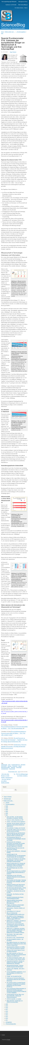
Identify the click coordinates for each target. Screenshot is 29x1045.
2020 (7, 1004)
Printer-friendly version (12, 771)
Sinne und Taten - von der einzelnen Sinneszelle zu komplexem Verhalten (15, 817)
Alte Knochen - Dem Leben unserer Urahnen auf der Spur (14, 934)
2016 (7, 1011)
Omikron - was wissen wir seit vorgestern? (16, 821)
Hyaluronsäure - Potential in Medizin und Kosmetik (16, 908)
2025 (7, 808)
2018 (7, 1007)
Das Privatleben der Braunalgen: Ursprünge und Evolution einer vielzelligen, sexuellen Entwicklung (16, 881)
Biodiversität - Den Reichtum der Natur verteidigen (15, 894)
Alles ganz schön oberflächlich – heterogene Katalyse (16, 851)
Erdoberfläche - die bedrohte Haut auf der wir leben (16, 891)
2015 (7, 1013)
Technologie (18, 767)
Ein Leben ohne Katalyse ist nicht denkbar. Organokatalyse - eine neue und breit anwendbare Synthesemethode (7, 778)
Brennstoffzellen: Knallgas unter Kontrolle (16, 828)
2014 (7, 1014)
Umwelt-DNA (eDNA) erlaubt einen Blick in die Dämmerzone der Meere (16, 830)
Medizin (20, 766)
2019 (7, 1006)
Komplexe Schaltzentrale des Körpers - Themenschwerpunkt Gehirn (15, 897)
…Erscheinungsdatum (21, 32)
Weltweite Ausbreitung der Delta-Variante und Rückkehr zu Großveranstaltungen (16, 885)
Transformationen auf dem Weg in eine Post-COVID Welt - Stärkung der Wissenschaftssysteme (15, 996)
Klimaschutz (14, 766)
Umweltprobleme (4, 768)
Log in (19, 771)
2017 (7, 1009)
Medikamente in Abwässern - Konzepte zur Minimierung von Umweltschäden (16, 921)
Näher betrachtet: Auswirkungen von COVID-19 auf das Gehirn (15, 1001)
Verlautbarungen (7, 798)
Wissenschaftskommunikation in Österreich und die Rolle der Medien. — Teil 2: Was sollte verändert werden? (13, 733)
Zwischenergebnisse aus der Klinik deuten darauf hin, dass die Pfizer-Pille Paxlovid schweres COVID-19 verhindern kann (16, 834)
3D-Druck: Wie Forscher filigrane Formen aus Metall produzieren (16, 950)
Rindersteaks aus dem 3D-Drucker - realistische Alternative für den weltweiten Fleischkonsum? (16, 877)
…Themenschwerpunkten (10, 1024)
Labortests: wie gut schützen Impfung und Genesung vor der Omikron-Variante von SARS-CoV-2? (16, 825)
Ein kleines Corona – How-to (21, 7)
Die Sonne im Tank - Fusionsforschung (15, 937)
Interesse (9, 766)
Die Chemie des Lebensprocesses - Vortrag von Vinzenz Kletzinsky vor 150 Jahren (16, 888)
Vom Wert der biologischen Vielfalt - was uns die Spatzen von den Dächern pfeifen (16, 958)
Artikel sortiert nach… (10, 32)
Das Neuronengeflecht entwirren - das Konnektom (15, 939)
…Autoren (7, 802)
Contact (3, 1035)
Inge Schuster (13, 52)
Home (2, 32)
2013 (7, 1016)
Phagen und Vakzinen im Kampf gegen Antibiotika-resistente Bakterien (15, 905)
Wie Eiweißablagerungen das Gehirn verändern (22, 775)
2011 (7, 1020)
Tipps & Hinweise (7, 796)
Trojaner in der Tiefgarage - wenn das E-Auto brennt (16, 969)
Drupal (8, 1039)
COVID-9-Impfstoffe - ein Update (14, 999)
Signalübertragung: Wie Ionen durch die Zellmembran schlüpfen (15, 848)
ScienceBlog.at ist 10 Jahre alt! (13, 911)
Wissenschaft (12, 768)
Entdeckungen (4, 764)
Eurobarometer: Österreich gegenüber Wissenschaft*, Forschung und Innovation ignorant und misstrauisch (13, 746)
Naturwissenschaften (5, 767)
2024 (7, 809)
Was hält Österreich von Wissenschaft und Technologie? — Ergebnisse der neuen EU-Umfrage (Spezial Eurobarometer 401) (14, 739)
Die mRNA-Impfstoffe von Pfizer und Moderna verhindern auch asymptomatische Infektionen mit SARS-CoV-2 (16, 954)
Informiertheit (4, 766)
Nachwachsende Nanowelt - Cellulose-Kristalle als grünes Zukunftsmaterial (15, 966)
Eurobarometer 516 (16, 764)
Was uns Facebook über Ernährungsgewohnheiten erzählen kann (15, 913)
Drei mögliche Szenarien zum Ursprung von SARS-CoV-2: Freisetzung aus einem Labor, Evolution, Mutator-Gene (16, 944)
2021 (2, 33)
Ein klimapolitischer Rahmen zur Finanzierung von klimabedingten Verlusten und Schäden (16, 839)
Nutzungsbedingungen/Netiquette (9, 1)
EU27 (9, 764)
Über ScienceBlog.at (22, 4)
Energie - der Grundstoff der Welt (14, 976)
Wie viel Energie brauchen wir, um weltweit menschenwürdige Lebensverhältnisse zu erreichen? (16, 872)
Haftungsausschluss (22, 1)
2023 (7, 811)
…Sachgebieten (8, 1022)
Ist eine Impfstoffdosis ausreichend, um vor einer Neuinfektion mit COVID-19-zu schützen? (16, 973)
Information (23, 764)
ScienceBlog (13, 24)
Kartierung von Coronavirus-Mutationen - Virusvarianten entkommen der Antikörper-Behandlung (16, 979)
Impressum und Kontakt (11, 4)
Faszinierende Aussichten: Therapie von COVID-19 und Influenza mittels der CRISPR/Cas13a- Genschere (15, 962)
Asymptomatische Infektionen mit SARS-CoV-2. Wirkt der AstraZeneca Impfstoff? (16, 947)
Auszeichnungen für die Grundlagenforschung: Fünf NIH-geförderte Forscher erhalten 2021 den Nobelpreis (16, 855)
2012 (7, 1018)
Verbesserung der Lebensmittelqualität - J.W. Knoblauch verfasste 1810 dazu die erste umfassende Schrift (15, 925)
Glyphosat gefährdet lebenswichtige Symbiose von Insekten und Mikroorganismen (14, 902)
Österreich (13, 767)
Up (14, 774)
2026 (7, 806)
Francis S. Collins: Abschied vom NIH (15, 820)
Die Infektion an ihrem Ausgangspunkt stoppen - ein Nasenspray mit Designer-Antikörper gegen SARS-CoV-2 (15, 917)
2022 (7, 813)
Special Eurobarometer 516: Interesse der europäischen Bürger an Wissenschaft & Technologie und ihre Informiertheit (16, 864)
